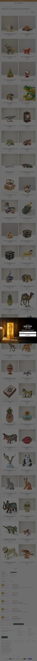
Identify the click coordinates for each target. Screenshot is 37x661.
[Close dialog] (36, 318)
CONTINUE (27, 335)
